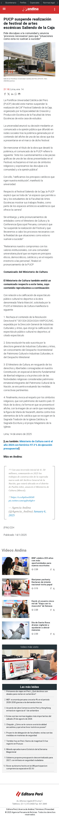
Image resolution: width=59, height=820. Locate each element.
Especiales (34, 3)
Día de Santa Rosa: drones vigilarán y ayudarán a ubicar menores (41, 626)
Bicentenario (10, 3)
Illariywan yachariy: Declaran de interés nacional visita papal (42, 582)
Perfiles (23, 3)
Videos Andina (14, 550)
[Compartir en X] (54, 569)
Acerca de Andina (26, 809)
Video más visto (29, 646)
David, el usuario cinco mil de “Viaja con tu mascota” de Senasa (43, 603)
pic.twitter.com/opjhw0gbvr (22, 500)
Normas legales (50, 3)
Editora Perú (11, 809)
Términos (39, 809)
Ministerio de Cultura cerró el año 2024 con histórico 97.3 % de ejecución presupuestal (28, 445)
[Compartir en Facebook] (51, 569)
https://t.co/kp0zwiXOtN (22, 497)
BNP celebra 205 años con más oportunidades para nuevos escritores (42, 562)
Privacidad (49, 809)
